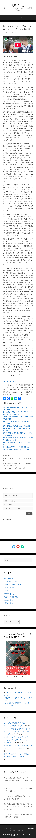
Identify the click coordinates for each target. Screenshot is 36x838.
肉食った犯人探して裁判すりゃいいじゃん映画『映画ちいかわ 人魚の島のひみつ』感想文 (18, 780)
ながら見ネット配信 (11, 581)
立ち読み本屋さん (10, 588)
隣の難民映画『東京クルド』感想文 (16, 468)
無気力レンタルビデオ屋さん (14, 584)
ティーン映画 (18, 458)
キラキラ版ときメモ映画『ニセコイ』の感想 (16, 426)
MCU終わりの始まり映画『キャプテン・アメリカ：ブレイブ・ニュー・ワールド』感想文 (18, 731)
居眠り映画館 (9, 456)
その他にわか (8, 600)
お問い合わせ (8, 603)
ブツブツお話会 (9, 594)
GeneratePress (28, 835)
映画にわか (18, 5)
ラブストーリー (10, 461)
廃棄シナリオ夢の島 (11, 597)
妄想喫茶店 (8, 591)
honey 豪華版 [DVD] (9, 381)
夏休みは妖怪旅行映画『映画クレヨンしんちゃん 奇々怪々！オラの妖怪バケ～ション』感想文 (18, 806)
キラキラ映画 (9, 458)
